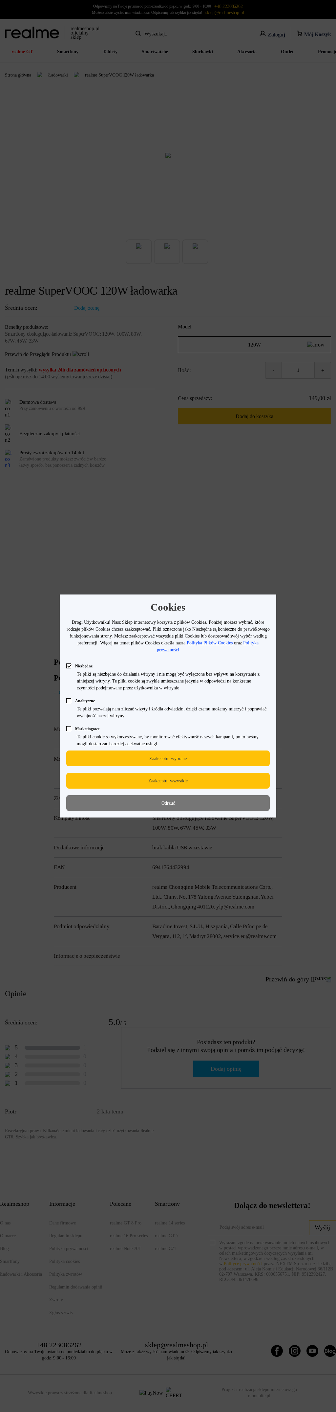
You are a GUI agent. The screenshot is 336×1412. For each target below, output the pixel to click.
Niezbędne (84, 666)
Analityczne (85, 701)
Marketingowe (87, 729)
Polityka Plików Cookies (210, 642)
